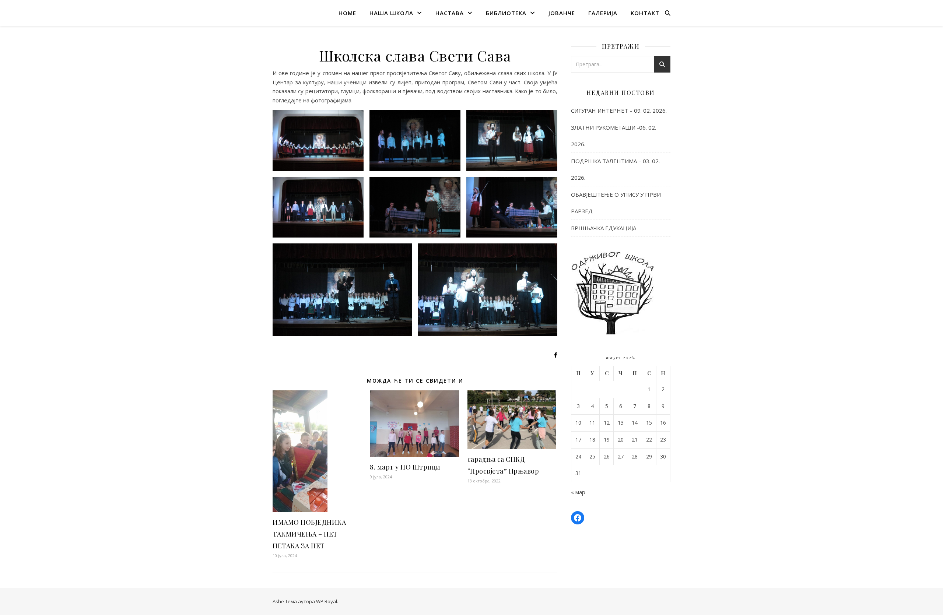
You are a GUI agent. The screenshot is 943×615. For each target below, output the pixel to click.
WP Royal (326, 601)
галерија (602, 13)
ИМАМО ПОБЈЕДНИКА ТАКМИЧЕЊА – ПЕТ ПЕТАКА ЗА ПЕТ (309, 534)
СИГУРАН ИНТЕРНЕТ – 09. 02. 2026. (619, 110)
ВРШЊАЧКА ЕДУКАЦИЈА (603, 228)
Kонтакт (645, 13)
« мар (578, 492)
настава (449, 13)
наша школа (391, 13)
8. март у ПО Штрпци (405, 467)
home (347, 13)
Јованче (561, 13)
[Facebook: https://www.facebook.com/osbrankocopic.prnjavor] (577, 517)
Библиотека (506, 13)
